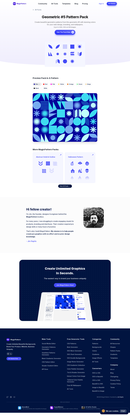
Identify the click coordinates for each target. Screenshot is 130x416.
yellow (62, 84)
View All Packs (64, 186)
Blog (76, 4)
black (37, 88)
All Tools (54, 4)
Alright (123, 411)
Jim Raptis (120, 397)
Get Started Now (13, 358)
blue (37, 84)
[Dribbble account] (11, 397)
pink (53, 84)
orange (71, 84)
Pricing (85, 4)
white (45, 88)
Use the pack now (63, 32)
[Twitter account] (7, 397)
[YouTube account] (14, 397)
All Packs (38, 10)
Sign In (101, 3)
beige (89, 84)
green (80, 84)
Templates (66, 4)
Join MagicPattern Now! (65, 285)
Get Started (111, 3)
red (46, 84)
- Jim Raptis (31, 241)
